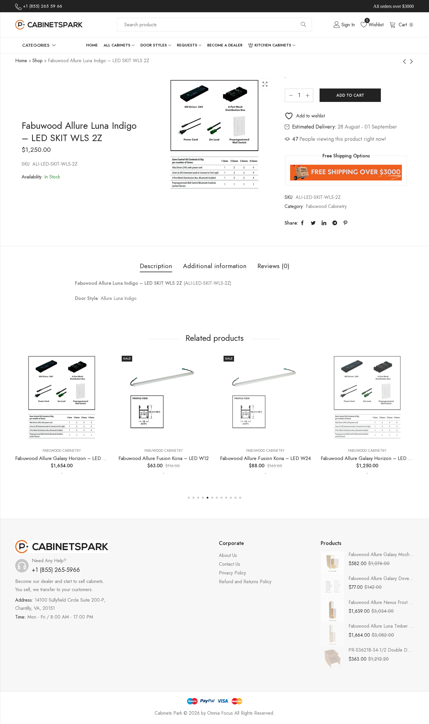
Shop (37, 60)
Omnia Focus (220, 713)
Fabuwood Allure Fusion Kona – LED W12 (163, 458)
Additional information (215, 265)
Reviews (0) (273, 265)
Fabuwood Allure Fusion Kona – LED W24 (265, 458)
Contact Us (229, 564)
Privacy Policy (232, 573)
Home (21, 60)
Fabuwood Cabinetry (326, 206)
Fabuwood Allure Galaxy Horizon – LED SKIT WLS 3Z (73, 458)
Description (156, 265)
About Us (228, 555)
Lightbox (265, 84)
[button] (189, 498)
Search (303, 25)
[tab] (156, 266)
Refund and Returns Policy (245, 581)
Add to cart (350, 95)
